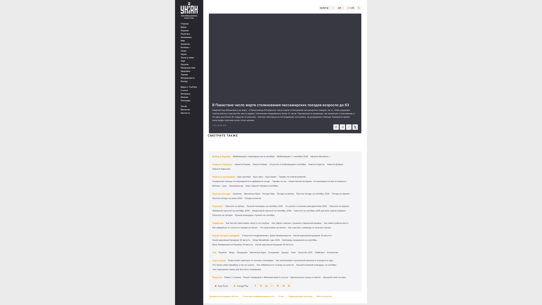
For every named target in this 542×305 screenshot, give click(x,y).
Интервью (185, 94)
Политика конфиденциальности (258, 296)
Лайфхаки (218, 223)
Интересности (187, 78)
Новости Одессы (316, 164)
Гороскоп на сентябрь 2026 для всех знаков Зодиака (320, 210)
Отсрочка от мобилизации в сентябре (287, 164)
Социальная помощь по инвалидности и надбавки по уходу (241, 181)
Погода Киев (268, 193)
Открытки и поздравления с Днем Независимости (266, 235)
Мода (231, 252)
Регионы (185, 47)
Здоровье (185, 71)
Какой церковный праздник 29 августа (274, 244)
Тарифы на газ (279, 181)
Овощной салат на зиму (334, 277)
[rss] (289, 286)
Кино (293, 252)
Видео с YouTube (189, 87)
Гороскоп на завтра (234, 206)
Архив (184, 106)
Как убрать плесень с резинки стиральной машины (297, 223)
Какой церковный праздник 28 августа (231, 240)
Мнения (184, 97)
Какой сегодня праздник (226, 235)
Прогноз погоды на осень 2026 (227, 198)
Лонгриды (185, 100)
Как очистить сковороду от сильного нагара (309, 227)
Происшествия (188, 68)
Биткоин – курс (219, 186)
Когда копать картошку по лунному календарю (250, 260)
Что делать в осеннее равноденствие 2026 (306, 206)
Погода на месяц (253, 198)
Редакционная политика (300, 296)
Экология (185, 44)
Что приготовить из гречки (273, 227)
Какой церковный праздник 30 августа (312, 235)
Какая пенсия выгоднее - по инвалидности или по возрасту (317, 181)
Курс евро (258, 177)
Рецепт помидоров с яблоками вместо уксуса (265, 277)
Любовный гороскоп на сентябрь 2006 (231, 210)
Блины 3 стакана (232, 277)
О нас (281, 296)
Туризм (184, 74)
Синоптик (237, 193)
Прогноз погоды (221, 193)
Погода (184, 81)
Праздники (242, 252)
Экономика (186, 37)
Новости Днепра (335, 164)
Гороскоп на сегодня (222, 215)
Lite (214, 252)
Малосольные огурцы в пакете (305, 277)
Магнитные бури (252, 193)
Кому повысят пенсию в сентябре (262, 186)
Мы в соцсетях (324, 296)
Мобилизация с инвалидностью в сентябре (254, 156)
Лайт (183, 61)
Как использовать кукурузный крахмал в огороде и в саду (304, 260)
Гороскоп (217, 206)
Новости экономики (223, 176)
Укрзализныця (236, 186)
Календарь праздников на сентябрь (299, 240)
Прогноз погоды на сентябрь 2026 (312, 193)
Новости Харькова (221, 169)
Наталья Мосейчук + (320, 156)
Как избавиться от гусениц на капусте (275, 265)
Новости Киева (260, 164)
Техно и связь (187, 57)
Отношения (273, 252)
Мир (183, 41)
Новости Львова (242, 164)
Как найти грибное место (336, 223)
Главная (185, 24)
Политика (185, 34)
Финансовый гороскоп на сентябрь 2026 (271, 210)
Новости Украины (222, 164)
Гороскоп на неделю (339, 206)
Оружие (185, 64)
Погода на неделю (340, 193)
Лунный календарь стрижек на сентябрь (255, 215)
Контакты (185, 113)
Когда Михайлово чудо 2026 (266, 240)
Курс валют (270, 177)
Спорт (184, 51)
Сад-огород (219, 260)
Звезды (285, 252)
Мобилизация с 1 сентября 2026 (292, 156)
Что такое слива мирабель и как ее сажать (233, 265)
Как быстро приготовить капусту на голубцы (247, 223)
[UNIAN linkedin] (266, 286)
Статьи (184, 90)
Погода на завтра (285, 193)
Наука (184, 54)
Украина (185, 30)
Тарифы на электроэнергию (292, 177)
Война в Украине (221, 156)
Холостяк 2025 (305, 252)
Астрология (332, 252)
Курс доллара (244, 177)
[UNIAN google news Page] (272, 286)
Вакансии (185, 109)
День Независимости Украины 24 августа (232, 244)
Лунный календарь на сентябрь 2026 (265, 206)
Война (183, 27)
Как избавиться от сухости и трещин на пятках (235, 227)
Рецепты (222, 252)
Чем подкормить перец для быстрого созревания (236, 269)
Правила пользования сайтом (223, 296)
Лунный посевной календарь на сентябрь (316, 265)
